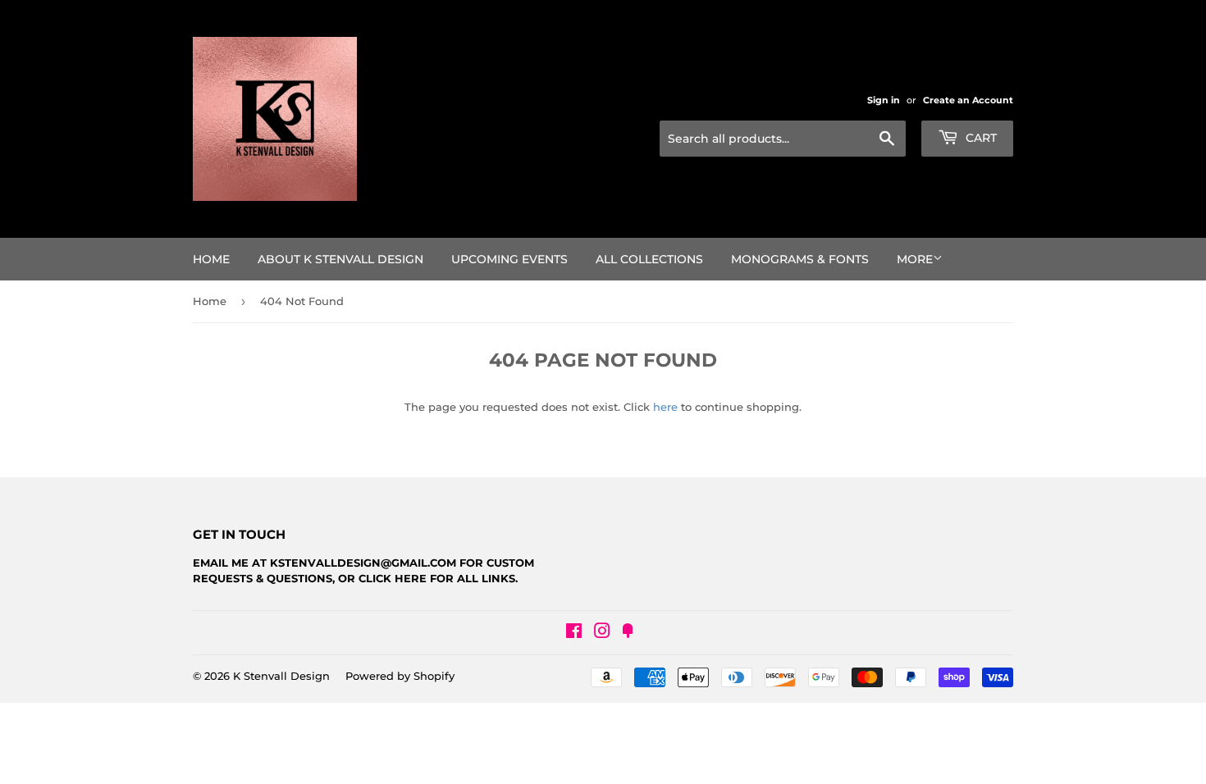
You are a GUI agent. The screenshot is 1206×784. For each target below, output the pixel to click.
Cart (979, 137)
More (915, 259)
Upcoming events (509, 259)
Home (211, 259)
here (665, 406)
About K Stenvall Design (340, 259)
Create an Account (968, 100)
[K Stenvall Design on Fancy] (627, 633)
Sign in (883, 100)
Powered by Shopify (400, 675)
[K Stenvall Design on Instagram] (602, 633)
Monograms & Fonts (800, 259)
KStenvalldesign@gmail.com (363, 562)
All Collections (649, 259)
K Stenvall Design (281, 675)
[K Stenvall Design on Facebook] (573, 633)
